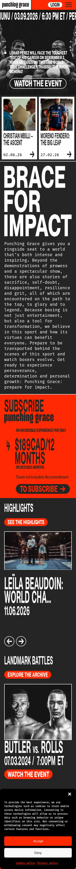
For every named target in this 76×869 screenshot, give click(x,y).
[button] (70, 794)
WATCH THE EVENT (38, 83)
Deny (38, 853)
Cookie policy (25, 863)
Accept (38, 841)
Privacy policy (47, 863)
